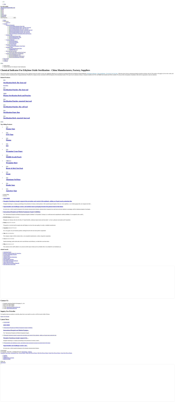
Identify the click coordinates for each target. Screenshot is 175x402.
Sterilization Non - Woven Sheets (18, 353)
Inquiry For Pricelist (5, 316)
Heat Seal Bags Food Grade (9, 264)
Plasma (8, 140)
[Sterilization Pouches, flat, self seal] (4, 105)
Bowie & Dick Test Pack (14, 168)
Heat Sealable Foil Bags (8, 259)
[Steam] (7, 172)
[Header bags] (7, 183)
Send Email (3, 362)
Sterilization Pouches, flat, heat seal (15, 90)
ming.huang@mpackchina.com (8, 7)
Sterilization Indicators (92, 73)
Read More (5, 85)
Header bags (10, 185)
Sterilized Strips (6, 258)
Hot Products (24, 351)
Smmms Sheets (6, 255)
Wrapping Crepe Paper (14, 151)
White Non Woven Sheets (31, 353)
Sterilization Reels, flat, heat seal (14, 83)
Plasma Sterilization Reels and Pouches (17, 95)
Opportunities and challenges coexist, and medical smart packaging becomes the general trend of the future (33, 206)
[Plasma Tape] (7, 127)
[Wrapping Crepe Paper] (7, 149)
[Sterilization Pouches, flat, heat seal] (4, 87)
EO (7, 146)
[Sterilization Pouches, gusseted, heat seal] (4, 99)
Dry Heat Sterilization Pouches (10, 254)
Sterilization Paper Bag (11, 112)
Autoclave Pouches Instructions (10, 257)
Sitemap (30, 351)
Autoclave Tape (11, 191)
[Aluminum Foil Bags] (7, 177)
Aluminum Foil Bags (13, 179)
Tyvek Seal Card (109, 73)
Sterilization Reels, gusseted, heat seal (16, 118)
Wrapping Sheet (11, 163)
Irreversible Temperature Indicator (10, 260)
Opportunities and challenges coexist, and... (15, 345)
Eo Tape (116, 73)
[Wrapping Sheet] (8, 160)
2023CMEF (6, 198)
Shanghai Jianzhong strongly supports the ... (15, 338)
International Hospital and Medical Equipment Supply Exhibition (21, 212)
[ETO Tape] (7, 132)
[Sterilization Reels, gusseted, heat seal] (4, 116)
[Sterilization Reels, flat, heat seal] (4, 80)
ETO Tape (9, 134)
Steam (8, 174)
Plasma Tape (10, 129)
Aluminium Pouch (7, 252)
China (4, 4)
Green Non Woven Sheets (66, 353)
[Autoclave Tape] (7, 189)
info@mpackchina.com (12, 308)
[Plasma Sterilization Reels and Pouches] (5, 93)
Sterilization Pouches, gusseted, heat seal (17, 101)
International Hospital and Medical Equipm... (16, 330)
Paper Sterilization (101, 73)
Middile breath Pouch (13, 157)
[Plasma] (7, 138)
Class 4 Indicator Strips (8, 262)
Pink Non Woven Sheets (43, 353)
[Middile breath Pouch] (7, 155)
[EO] (7, 143)
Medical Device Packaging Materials (11, 263)
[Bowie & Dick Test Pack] (7, 166)
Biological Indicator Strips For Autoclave (12, 253)
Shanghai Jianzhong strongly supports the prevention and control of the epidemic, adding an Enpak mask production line (37, 201)
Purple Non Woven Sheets (54, 353)
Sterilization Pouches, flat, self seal (15, 107)
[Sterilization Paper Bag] (4, 110)
